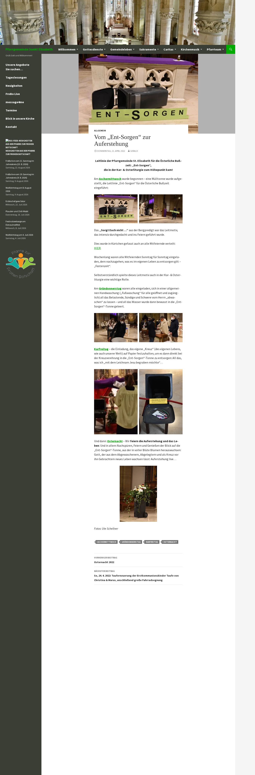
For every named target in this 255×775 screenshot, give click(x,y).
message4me (15, 102)
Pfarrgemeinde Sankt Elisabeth (29, 49)
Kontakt (11, 127)
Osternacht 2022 (105, 560)
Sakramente (147, 49)
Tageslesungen (16, 77)
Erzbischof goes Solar (15, 201)
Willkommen (66, 49)
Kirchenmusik (190, 49)
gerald (134, 151)
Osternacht (115, 441)
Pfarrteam (214, 49)
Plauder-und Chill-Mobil (17, 211)
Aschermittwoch (110, 179)
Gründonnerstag (110, 288)
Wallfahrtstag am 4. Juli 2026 (19, 234)
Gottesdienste (93, 49)
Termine (11, 110)
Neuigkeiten (14, 85)
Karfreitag (101, 349)
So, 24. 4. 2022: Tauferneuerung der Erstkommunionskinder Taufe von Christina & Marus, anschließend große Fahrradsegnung (136, 576)
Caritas (168, 49)
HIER (97, 248)
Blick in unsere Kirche (20, 118)
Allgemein (100, 130)
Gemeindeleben (121, 49)
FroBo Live (13, 94)
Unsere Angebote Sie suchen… (17, 67)
